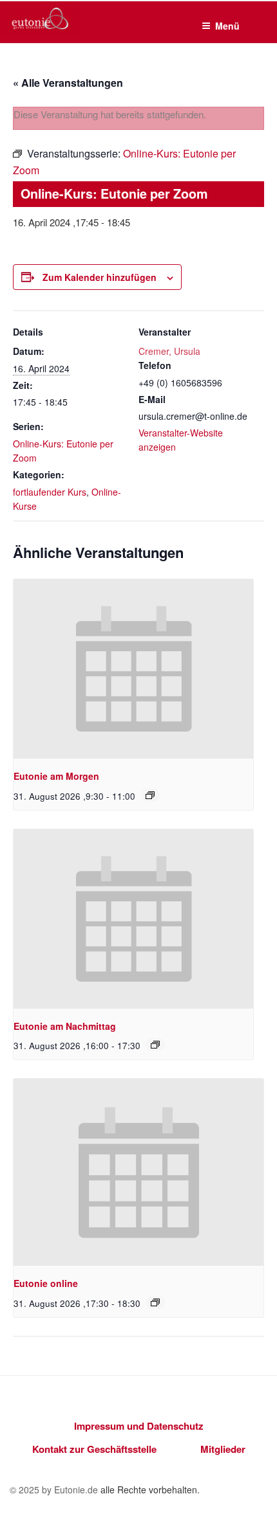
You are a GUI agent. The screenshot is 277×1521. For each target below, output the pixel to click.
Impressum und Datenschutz (139, 1426)
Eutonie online (46, 1283)
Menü (227, 25)
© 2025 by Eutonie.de (55, 1489)
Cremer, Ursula (169, 351)
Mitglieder (222, 1449)
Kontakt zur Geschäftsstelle (94, 1449)
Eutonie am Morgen (56, 776)
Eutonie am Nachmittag (65, 1026)
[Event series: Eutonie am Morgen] (150, 795)
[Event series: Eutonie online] (155, 1302)
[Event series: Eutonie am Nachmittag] (155, 1044)
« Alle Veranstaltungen (68, 82)
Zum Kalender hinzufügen (100, 277)
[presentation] (133, 669)
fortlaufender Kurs (49, 491)
